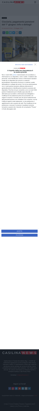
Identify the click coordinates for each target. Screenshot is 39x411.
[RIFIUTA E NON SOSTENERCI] (35, 64)
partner (15, 74)
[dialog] (19, 205)
